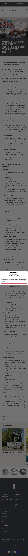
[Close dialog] (27, 271)
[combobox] (2, 277)
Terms (4, 281)
